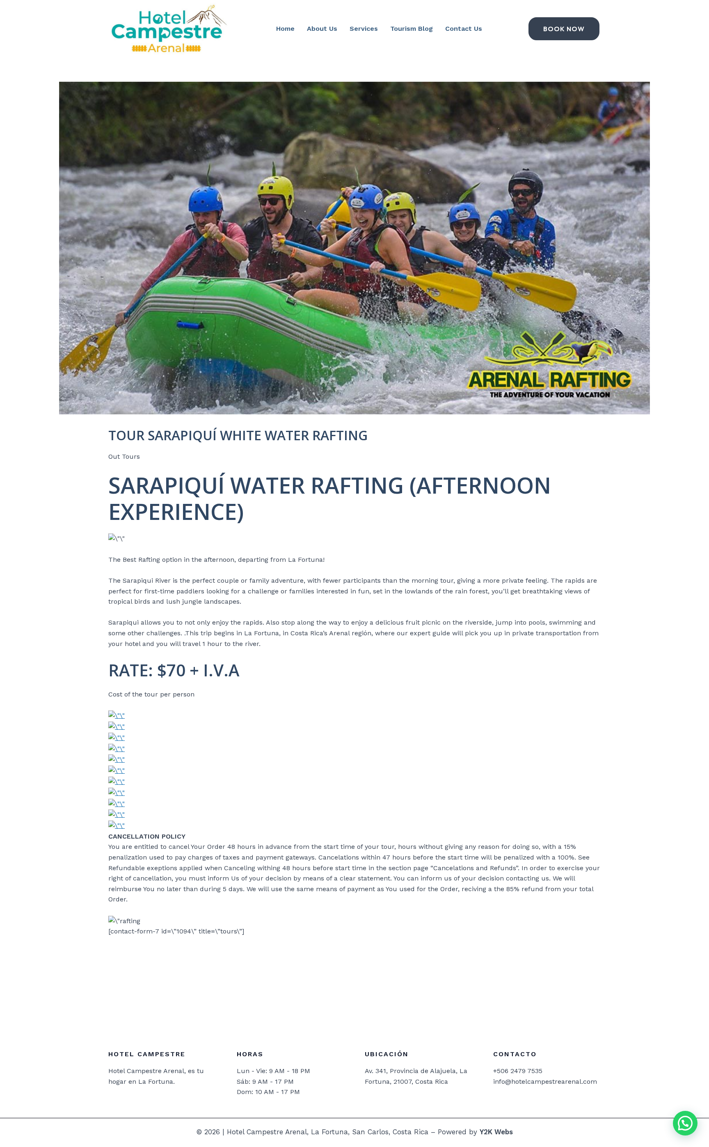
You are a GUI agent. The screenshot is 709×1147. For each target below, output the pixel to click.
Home (285, 28)
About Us (322, 28)
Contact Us (463, 28)
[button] (685, 1123)
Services (364, 28)
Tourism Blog (411, 28)
